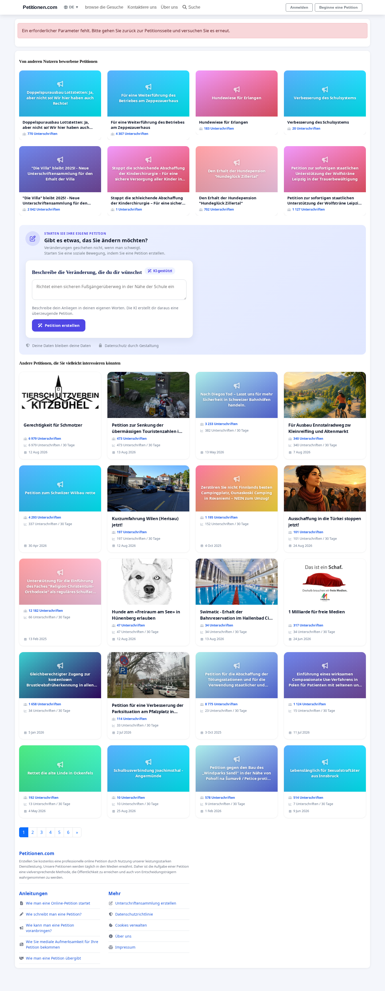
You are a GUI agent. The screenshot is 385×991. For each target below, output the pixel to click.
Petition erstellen (62, 325)
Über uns (169, 7)
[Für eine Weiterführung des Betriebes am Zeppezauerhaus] (148, 105)
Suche (194, 7)
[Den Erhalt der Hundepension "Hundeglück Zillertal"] (237, 181)
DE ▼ (74, 7)
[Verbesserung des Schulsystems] (325, 102)
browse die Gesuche (104, 7)
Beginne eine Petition (338, 7)
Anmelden (299, 7)
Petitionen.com (40, 7)
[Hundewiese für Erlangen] (237, 102)
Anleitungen (33, 893)
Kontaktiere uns (142, 7)
